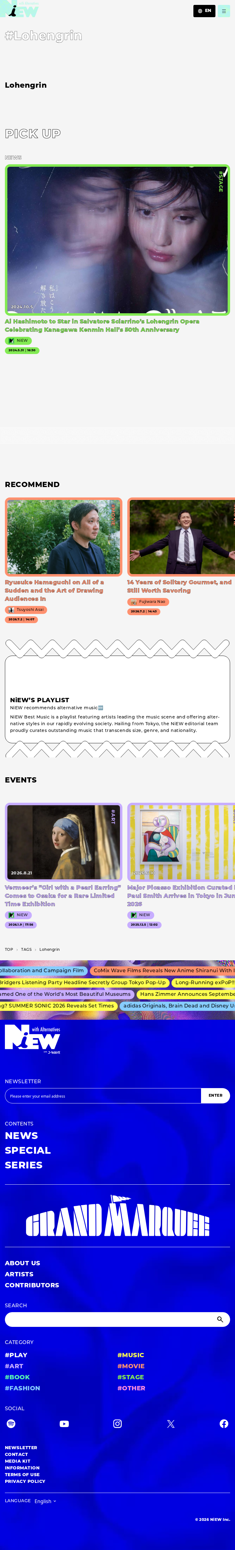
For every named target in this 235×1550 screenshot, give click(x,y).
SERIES (24, 1166)
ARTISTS (19, 1275)
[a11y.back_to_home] (19, 10)
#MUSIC (131, 1356)
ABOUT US (22, 1264)
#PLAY (16, 1356)
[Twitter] (171, 1425)
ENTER (215, 1096)
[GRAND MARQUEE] (117, 1215)
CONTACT (16, 1455)
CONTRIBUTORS (32, 1286)
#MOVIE (131, 1367)
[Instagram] (117, 1425)
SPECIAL (28, 1151)
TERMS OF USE (22, 1475)
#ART (14, 1367)
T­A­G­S (26, 950)
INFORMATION (22, 1468)
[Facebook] (224, 1425)
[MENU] (224, 11)
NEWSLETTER (23, 1082)
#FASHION (22, 1389)
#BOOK (17, 1378)
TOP (9, 950)
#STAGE (131, 1378)
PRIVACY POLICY (25, 1482)
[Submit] (221, 1319)
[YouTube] (64, 1425)
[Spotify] (11, 1425)
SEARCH (16, 1306)
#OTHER (132, 1389)
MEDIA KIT (17, 1461)
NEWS (21, 1136)
